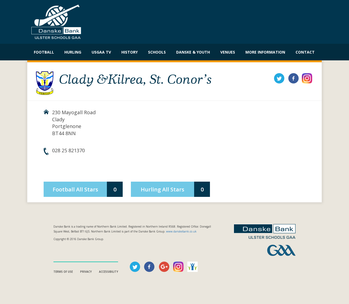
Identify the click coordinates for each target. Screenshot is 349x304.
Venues (227, 52)
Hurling (72, 52)
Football (44, 52)
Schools (157, 52)
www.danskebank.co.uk (181, 231)
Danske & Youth (193, 52)
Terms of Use (63, 272)
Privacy (86, 272)
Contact (305, 52)
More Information (265, 52)
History (129, 52)
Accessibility (108, 272)
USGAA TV (101, 52)
